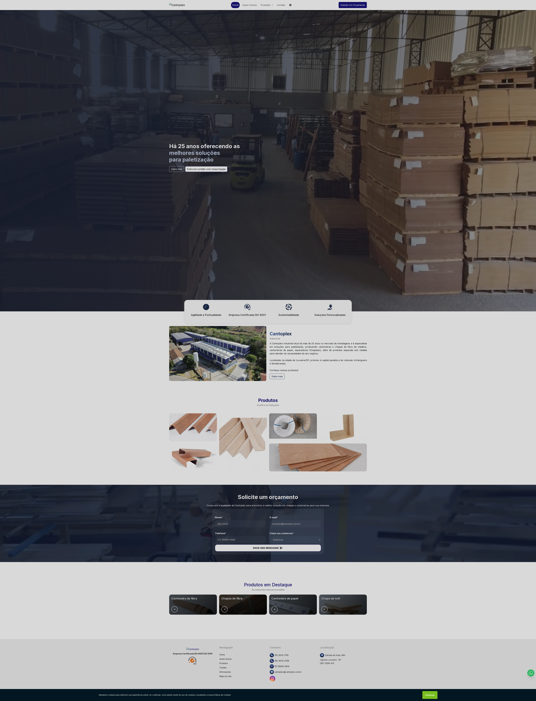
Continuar (430, 695)
